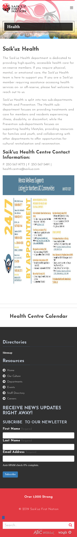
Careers (11, 398)
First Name (11, 429)
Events (11, 387)
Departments (14, 381)
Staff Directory (16, 393)
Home (10, 370)
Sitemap (7, 352)
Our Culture (14, 376)
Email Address (14, 452)
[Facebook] (7, 294)
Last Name (11, 440)
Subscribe (10, 474)
